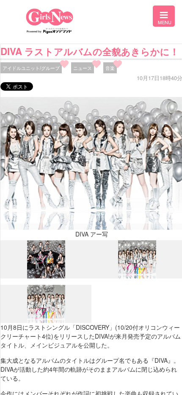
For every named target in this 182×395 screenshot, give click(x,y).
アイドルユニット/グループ (31, 67)
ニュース (82, 67)
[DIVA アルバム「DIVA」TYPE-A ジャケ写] (46, 276)
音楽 (110, 67)
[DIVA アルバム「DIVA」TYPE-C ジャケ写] (46, 321)
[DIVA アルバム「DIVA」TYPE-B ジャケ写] (137, 276)
